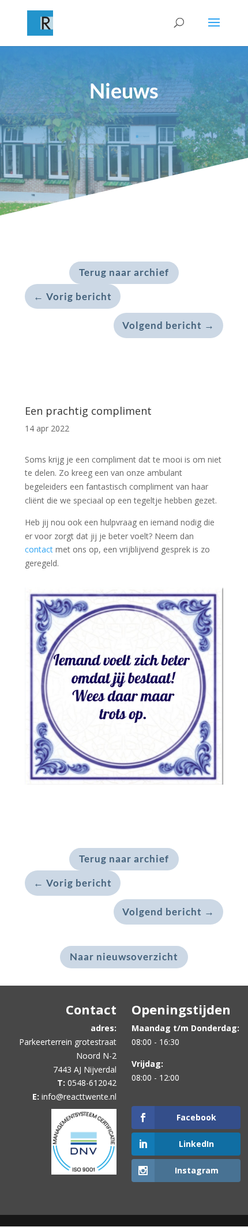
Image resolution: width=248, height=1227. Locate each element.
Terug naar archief (124, 272)
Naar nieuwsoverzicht (124, 956)
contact (39, 549)
